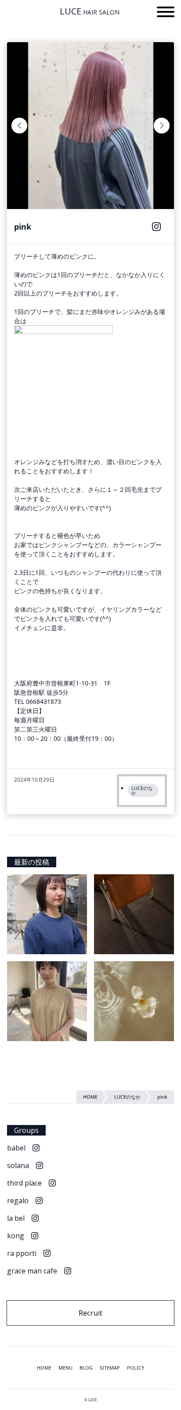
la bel (16, 1218)
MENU (65, 1367)
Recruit (90, 1313)
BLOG (86, 1367)
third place (24, 1183)
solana (18, 1165)
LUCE (89, 11)
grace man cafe (32, 1271)
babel (16, 1148)
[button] (165, 13)
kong (15, 1236)
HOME (44, 1367)
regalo (18, 1200)
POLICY (135, 1367)
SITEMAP (110, 1367)
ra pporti (21, 1253)
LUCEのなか (142, 790)
